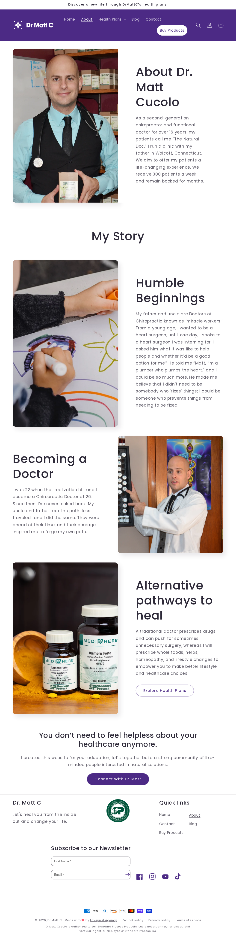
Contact (167, 823)
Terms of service (188, 920)
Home (164, 814)
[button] (112, 19)
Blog (193, 823)
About (194, 815)
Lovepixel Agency (103, 920)
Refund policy (133, 920)
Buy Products (171, 832)
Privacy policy (159, 920)
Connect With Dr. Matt (117, 779)
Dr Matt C (54, 920)
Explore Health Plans (164, 690)
